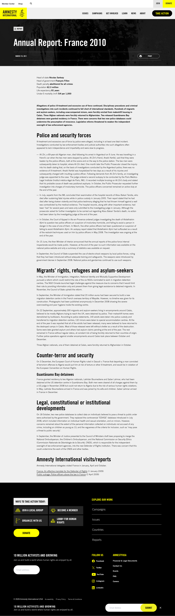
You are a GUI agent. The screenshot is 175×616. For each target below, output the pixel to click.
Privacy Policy (61, 599)
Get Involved (112, 13)
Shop (21, 3)
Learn (124, 13)
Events (115, 571)
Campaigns (97, 13)
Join (158, 3)
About (142, 13)
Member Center (9, 3)
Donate (170, 3)
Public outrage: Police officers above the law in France (61, 474)
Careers (116, 581)
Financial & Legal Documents (125, 561)
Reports (97, 539)
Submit (34, 570)
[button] (31, 3)
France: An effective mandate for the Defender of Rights (62, 471)
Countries (98, 529)
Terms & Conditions (75, 599)
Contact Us (117, 566)
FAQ (114, 576)
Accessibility (49, 599)
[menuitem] (8, 4)
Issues (85, 13)
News (133, 13)
